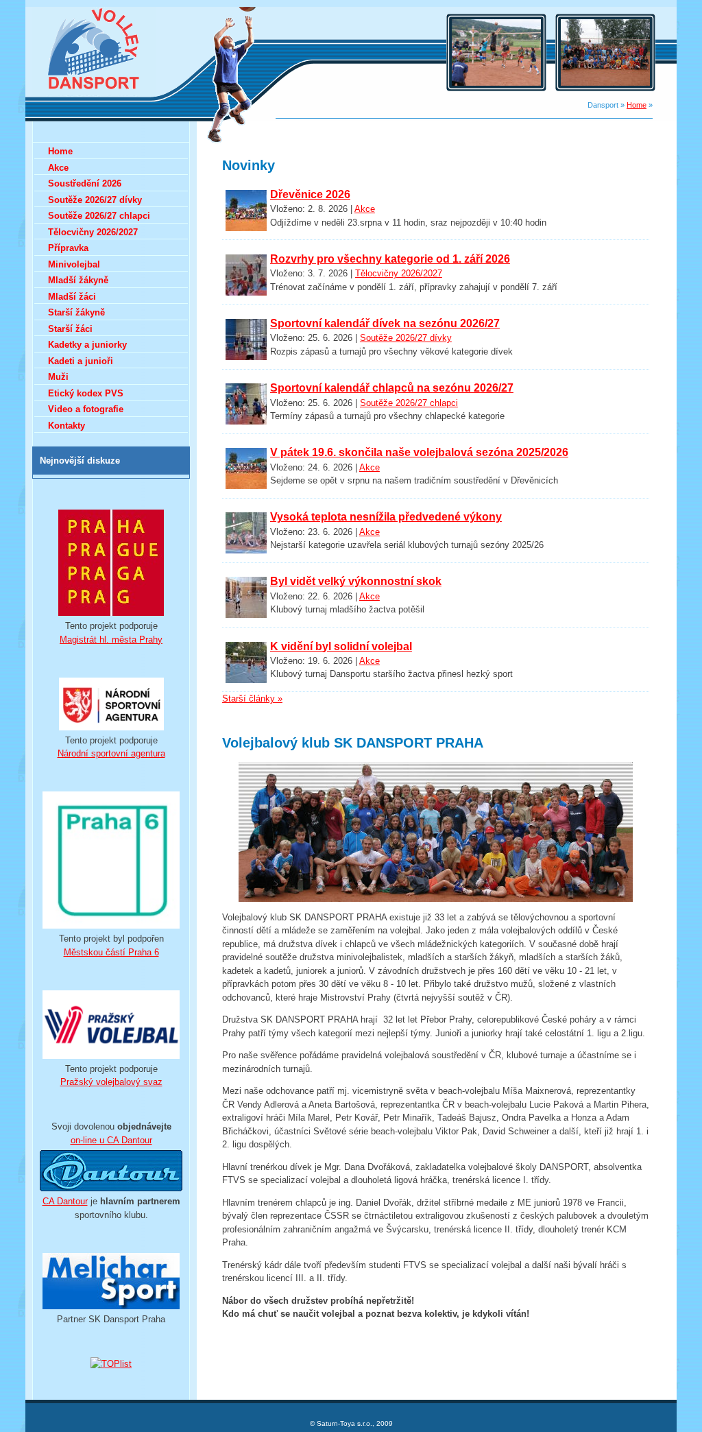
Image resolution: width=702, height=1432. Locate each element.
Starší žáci (70, 329)
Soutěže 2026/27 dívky (406, 338)
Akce (364, 209)
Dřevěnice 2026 (310, 194)
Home (636, 105)
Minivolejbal (74, 264)
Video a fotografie (85, 409)
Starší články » (252, 698)
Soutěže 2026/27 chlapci (409, 403)
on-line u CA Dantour (111, 1140)
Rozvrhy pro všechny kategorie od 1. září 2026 (390, 259)
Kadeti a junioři (80, 361)
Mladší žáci (72, 296)
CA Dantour (65, 1201)
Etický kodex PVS (85, 393)
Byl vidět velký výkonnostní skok (355, 581)
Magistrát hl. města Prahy (111, 639)
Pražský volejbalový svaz (111, 1082)
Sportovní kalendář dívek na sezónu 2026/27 (385, 323)
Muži (58, 377)
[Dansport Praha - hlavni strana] (94, 93)
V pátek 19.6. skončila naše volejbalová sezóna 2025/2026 (419, 452)
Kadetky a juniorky (87, 344)
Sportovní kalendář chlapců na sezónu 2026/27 (391, 388)
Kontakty (66, 425)
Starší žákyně (76, 312)
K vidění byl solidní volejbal (341, 646)
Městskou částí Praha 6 (111, 952)
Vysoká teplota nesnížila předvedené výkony (386, 517)
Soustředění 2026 (84, 183)
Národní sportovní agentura (111, 753)
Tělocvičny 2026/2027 (398, 273)
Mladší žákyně (78, 280)
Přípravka (68, 248)
